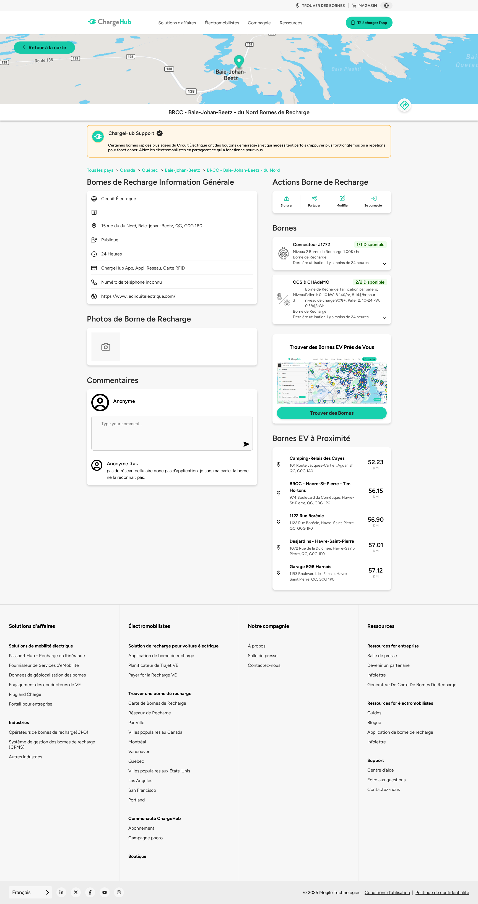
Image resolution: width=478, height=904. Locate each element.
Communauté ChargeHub (154, 818)
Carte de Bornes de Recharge (157, 703)
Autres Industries (25, 756)
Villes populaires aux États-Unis (159, 771)
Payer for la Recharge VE (152, 675)
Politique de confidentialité (442, 892)
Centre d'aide (380, 770)
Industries (19, 722)
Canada (127, 170)
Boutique (137, 856)
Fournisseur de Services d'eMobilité (44, 665)
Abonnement (141, 828)
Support (375, 760)
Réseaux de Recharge (149, 712)
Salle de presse (262, 655)
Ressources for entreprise (393, 646)
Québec (150, 170)
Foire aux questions (386, 779)
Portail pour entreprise (30, 704)
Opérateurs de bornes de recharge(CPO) (48, 732)
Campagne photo (145, 837)
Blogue (374, 722)
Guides (374, 712)
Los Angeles (140, 780)
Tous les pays (100, 170)
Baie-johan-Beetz (182, 170)
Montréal (137, 741)
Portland (136, 800)
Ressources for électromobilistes (400, 703)
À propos (256, 646)
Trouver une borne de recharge (159, 693)
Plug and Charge (25, 694)
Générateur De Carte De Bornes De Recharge (411, 684)
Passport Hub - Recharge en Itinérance (47, 655)
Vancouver (138, 751)
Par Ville (136, 722)
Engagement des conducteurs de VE (45, 684)
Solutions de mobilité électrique (41, 646)
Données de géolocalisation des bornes (47, 675)
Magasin (367, 5)
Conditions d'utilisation (387, 892)
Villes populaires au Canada (155, 732)
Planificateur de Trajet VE (153, 665)
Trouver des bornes (323, 5)
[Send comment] (246, 444)
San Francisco (142, 790)
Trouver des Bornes (332, 413)
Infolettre (376, 675)
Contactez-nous (264, 665)
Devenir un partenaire (388, 665)
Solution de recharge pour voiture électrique (173, 646)
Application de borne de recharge (161, 655)
